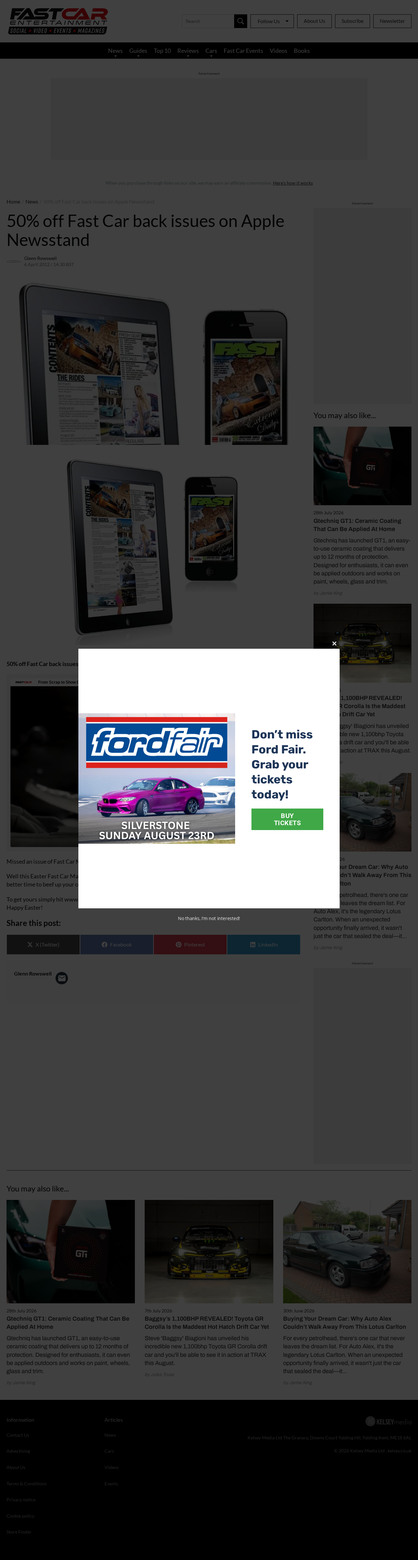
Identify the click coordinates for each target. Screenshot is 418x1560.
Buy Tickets (287, 819)
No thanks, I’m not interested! (209, 918)
